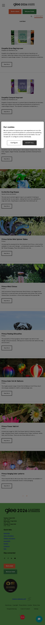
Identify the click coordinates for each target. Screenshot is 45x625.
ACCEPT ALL (29, 143)
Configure (14, 143)
